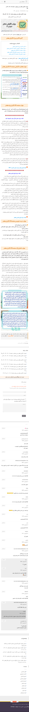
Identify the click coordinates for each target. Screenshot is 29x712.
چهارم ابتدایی (23, 679)
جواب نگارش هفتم (21, 343)
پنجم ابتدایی (23, 681)
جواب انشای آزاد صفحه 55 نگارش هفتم (17, 54)
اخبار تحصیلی (23, 674)
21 (14, 11)
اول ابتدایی (23, 672)
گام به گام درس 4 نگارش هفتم (19, 46)
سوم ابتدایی (23, 676)
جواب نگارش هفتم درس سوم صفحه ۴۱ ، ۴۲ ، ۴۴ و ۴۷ (15, 366)
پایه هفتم (24, 686)
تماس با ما (21, 707)
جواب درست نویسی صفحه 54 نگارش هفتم (16, 52)
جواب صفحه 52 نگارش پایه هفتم (18, 50)
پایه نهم (24, 690)
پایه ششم (24, 683)
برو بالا (14, 702)
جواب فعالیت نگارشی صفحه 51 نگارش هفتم (16, 48)
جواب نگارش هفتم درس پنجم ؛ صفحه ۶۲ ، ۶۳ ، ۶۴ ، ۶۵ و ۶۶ (13, 364)
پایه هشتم (24, 688)
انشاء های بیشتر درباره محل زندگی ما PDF (17, 168)
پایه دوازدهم (23, 693)
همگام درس (26, 707)
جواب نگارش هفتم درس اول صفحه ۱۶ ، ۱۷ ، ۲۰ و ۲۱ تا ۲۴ (14, 373)
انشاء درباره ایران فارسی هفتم (20, 217)
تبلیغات (16, 707)
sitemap (12, 707)
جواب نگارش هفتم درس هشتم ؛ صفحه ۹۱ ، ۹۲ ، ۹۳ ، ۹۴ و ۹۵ (13, 353)
